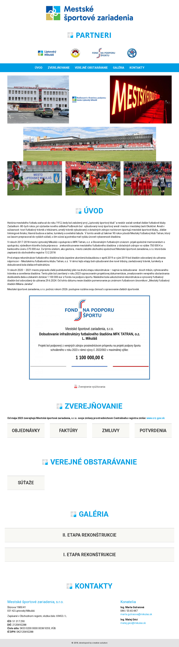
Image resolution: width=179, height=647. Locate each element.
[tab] (26, 431)
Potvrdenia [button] (153, 430)
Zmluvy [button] (110, 430)
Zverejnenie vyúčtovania (91, 386)
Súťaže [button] (26, 482)
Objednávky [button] (26, 430)
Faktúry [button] (68, 430)
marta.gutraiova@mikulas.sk (136, 614)
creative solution (100, 643)
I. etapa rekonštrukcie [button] (89, 554)
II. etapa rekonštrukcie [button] (89, 535)
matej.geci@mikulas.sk (133, 623)
